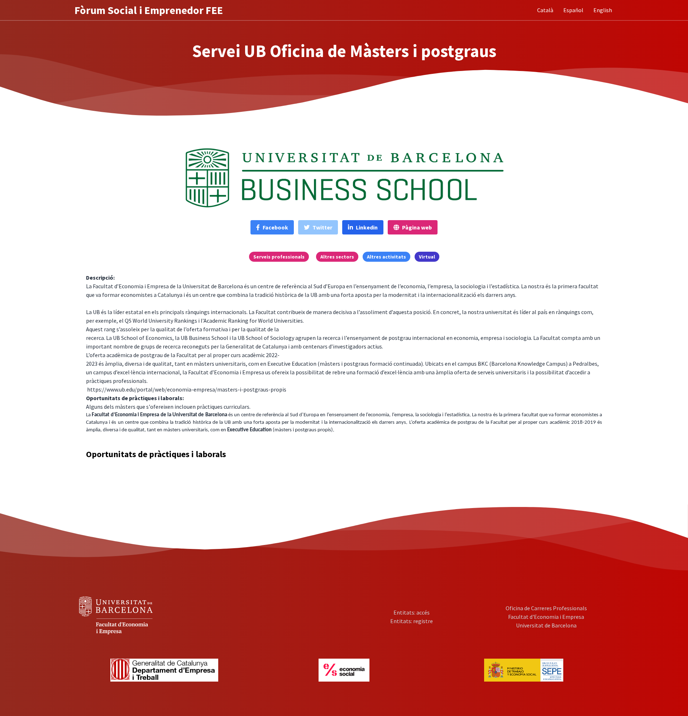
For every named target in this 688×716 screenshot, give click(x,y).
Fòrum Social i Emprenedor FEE (149, 10)
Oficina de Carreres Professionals (546, 608)
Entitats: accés (411, 612)
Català (545, 10)
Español (573, 10)
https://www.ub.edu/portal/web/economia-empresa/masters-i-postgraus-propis (186, 389)
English (602, 10)
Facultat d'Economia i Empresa (546, 616)
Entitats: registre (411, 621)
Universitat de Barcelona (546, 625)
